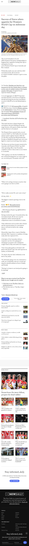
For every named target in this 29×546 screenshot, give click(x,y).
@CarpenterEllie (17, 106)
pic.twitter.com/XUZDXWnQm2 (10, 206)
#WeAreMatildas (14, 111)
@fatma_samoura (22, 108)
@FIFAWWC (8, 110)
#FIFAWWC (15, 113)
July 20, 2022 (5, 211)
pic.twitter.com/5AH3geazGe (9, 115)
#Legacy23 (22, 111)
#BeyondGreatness (6, 113)
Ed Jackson (3, 31)
